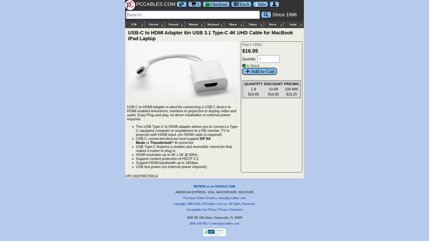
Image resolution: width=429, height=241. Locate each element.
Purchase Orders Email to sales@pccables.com (214, 198)
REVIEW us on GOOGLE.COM (214, 186)
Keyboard (213, 24)
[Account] (274, 4)
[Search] (266, 14)
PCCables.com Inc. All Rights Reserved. (229, 204)
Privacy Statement (231, 209)
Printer (253, 24)
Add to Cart (262, 71)
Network (173, 24)
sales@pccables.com (225, 223)
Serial (293, 24)
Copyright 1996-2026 (187, 204)
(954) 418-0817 (199, 223)
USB (134, 24)
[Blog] (181, 4)
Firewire (153, 24)
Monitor (193, 24)
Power (272, 24)
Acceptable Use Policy (201, 209)
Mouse (233, 24)
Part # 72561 (252, 45)
